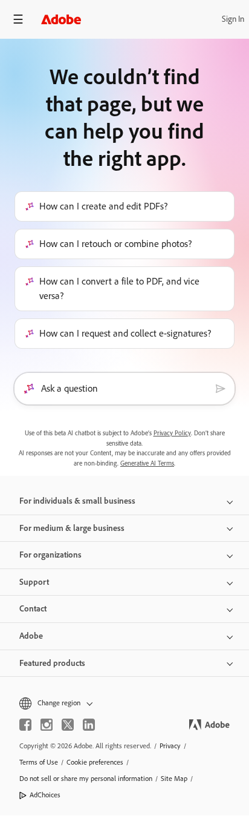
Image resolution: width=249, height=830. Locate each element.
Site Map (174, 778)
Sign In (233, 19)
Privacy (170, 746)
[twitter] (68, 725)
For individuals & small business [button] (77, 501)
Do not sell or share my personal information (85, 778)
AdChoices (45, 795)
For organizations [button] (50, 555)
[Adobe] (61, 19)
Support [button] (34, 582)
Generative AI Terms (147, 463)
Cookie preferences (94, 762)
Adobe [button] (31, 636)
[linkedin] (89, 725)
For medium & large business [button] (71, 528)
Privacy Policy (172, 433)
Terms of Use (38, 762)
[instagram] (46, 725)
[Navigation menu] (18, 19)
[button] (124, 703)
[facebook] (25, 725)
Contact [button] (33, 609)
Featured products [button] (52, 663)
